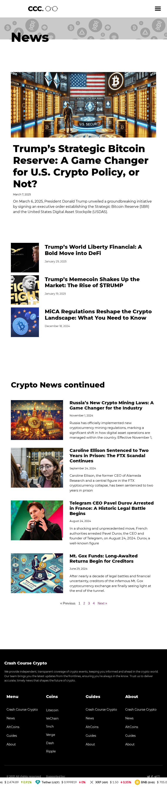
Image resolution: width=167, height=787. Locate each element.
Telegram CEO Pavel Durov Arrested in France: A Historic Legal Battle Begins (112, 508)
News (11, 718)
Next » (102, 603)
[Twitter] (148, 777)
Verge (50, 735)
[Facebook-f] (152, 777)
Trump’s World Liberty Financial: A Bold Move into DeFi (93, 250)
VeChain (52, 718)
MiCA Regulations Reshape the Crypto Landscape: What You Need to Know (98, 314)
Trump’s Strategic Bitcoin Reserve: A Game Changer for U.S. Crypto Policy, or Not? (81, 166)
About (11, 744)
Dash (50, 743)
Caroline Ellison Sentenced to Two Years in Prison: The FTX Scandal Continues (109, 455)
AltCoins (13, 727)
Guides (12, 736)
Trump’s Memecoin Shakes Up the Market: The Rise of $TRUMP (92, 282)
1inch (50, 726)
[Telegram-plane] (155, 777)
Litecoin (52, 710)
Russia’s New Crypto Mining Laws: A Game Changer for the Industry (112, 405)
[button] (158, 9)
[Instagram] (158, 777)
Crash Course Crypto (22, 709)
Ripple (51, 751)
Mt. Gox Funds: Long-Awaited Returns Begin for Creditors (104, 558)
